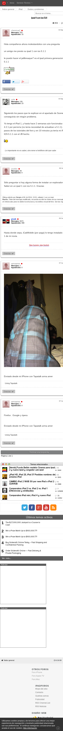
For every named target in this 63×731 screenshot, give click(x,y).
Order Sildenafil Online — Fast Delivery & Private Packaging (23, 581)
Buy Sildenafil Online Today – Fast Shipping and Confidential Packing (26, 573)
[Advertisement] (23, 614)
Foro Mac (36, 665)
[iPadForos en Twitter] (43, 537)
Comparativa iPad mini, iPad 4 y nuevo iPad (30, 525)
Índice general (9, 646)
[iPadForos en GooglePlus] (57, 537)
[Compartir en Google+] (25, 74)
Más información (30, 728)
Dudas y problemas (36, 9)
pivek (14, 205)
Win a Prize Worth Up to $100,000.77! (21, 560)
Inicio (12, 3)
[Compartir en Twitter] (16, 74)
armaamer (15, 246)
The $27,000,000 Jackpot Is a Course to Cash (23, 553)
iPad (21, 9)
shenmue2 (16, 27)
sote (13, 92)
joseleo (14, 155)
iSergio (18, 183)
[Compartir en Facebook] (7, 74)
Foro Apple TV (38, 662)
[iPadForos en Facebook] (50, 537)
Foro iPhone (37, 658)
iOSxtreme (39, 714)
